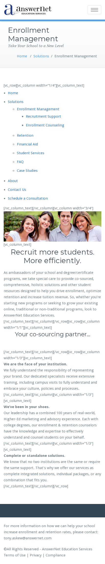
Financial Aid (27, 144)
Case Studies (27, 170)
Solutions (41, 56)
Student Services (30, 153)
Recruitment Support (43, 116)
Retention (25, 135)
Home (22, 56)
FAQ (20, 162)
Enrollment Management (38, 109)
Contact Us (17, 189)
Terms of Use (15, 555)
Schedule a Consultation (28, 198)
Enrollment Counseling (45, 125)
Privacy (36, 555)
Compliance (55, 555)
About (13, 181)
